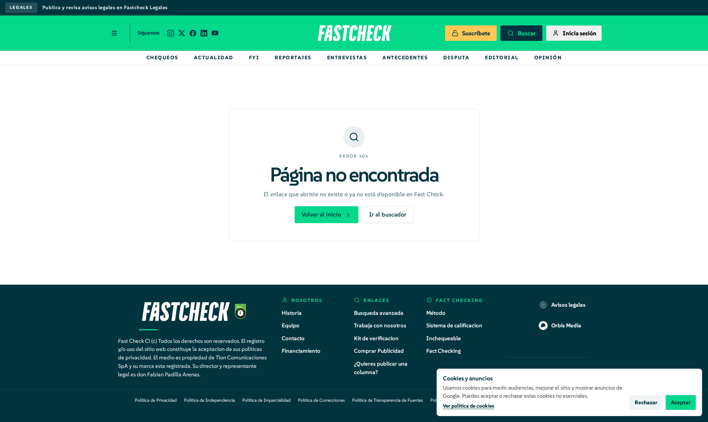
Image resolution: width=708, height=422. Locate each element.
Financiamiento (301, 350)
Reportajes (293, 57)
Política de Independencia (209, 400)
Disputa (456, 57)
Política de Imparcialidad (266, 400)
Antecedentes (405, 57)
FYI (254, 57)
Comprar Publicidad (379, 350)
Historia (292, 312)
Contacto (293, 338)
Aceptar (681, 402)
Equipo (290, 325)
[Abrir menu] (114, 33)
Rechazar (646, 402)
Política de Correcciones (321, 400)
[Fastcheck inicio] (354, 33)
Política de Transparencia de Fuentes (387, 400)
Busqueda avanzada (378, 312)
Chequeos (162, 57)
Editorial (502, 57)
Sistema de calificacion (454, 325)
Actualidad (213, 57)
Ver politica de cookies (468, 405)
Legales (21, 7)
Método (435, 312)
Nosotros (306, 300)
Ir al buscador (387, 214)
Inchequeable (443, 338)
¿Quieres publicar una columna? (380, 368)
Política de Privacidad (156, 400)
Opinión (548, 57)
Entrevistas (347, 57)
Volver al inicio (321, 214)
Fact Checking (443, 350)
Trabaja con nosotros (380, 325)
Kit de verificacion (376, 338)
